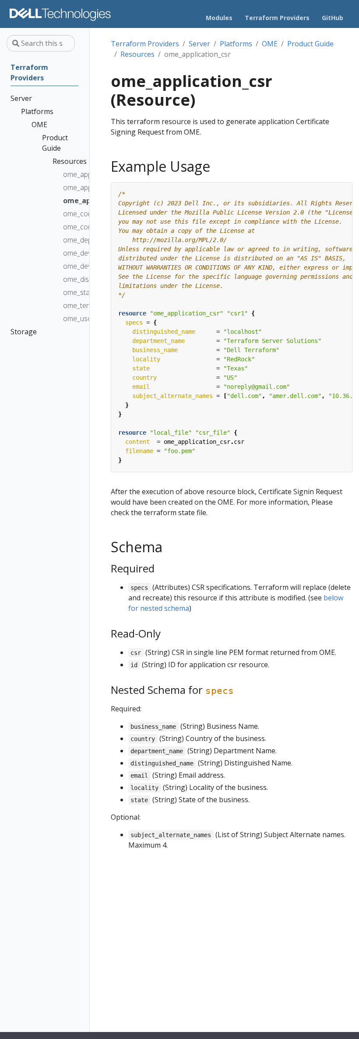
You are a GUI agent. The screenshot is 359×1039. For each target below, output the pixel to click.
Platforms (236, 43)
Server (199, 43)
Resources (137, 54)
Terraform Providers (145, 43)
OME (270, 43)
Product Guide (310, 43)
